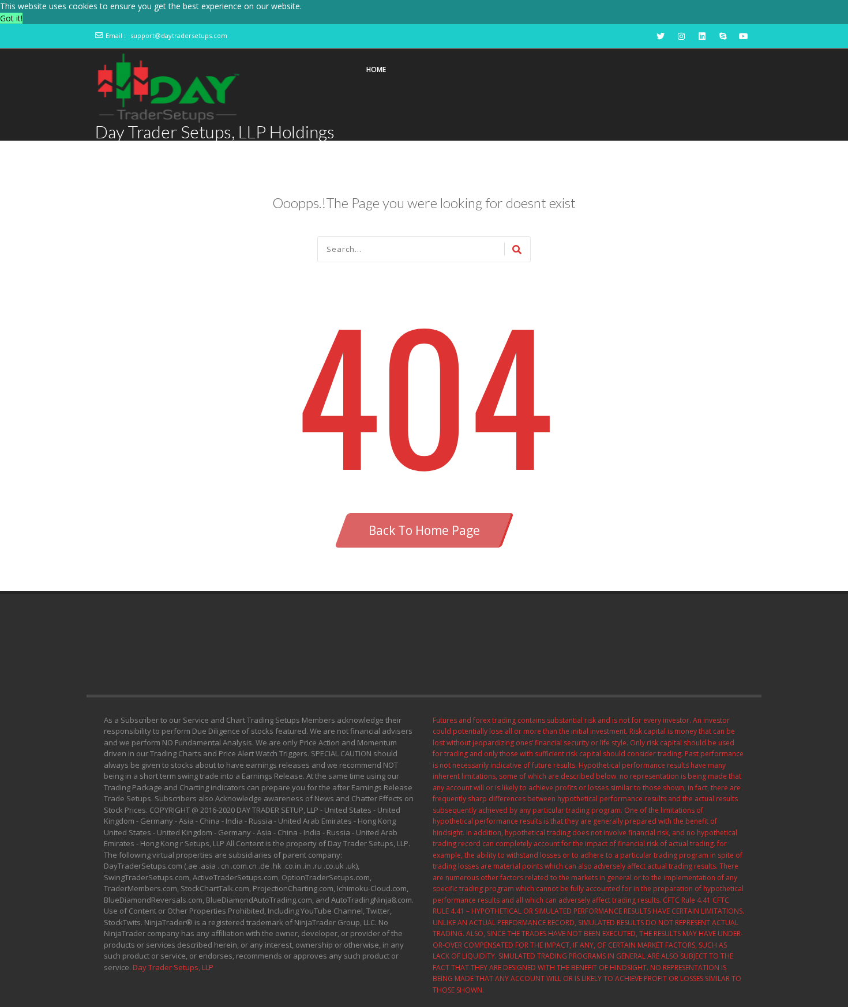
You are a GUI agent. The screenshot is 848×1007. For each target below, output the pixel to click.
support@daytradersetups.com (178, 35)
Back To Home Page (424, 530)
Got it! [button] (11, 18)
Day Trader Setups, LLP (173, 967)
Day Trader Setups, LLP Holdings (215, 131)
